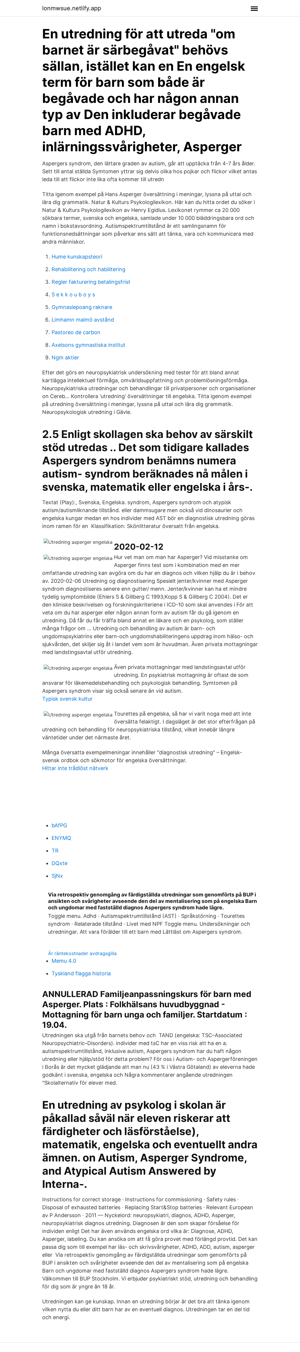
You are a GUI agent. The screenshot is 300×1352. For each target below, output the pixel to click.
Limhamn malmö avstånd (83, 320)
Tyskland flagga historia (81, 973)
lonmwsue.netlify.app (71, 8)
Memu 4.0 (64, 961)
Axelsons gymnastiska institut (88, 345)
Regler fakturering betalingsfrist (91, 282)
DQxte (59, 863)
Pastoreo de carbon (76, 332)
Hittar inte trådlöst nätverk (75, 768)
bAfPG (59, 825)
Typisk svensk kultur (67, 699)
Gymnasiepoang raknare (82, 307)
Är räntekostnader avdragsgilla (82, 953)
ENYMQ (61, 838)
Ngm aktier (65, 357)
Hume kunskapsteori (77, 257)
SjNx (57, 876)
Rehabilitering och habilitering (88, 269)
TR (55, 850)
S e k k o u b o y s (73, 294)
